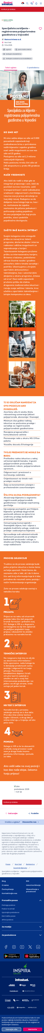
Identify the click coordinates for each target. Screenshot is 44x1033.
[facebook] (6, 947)
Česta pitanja (8, 889)
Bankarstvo (30, 864)
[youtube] (22, 947)
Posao (8, 864)
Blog (4, 881)
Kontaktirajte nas (9, 893)
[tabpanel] (22, 433)
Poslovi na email (8, 909)
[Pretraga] (27, 3)
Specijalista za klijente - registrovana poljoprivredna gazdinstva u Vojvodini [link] (22, 872)
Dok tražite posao (8, 916)
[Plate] (32, 3)
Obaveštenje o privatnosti (32, 890)
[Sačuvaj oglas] (40, 28)
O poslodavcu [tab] (33, 67)
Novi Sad (18, 864)
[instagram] (14, 947)
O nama (5, 885)
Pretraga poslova (8, 905)
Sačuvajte (12, 813)
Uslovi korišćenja (33, 885)
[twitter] (30, 947)
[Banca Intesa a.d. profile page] (7, 20)
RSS (27, 881)
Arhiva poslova (7, 920)
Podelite (35, 813)
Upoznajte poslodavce (10, 912)
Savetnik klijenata (20, 868)
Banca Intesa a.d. (13, 39)
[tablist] (22, 67)
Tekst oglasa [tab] (10, 67)
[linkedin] (38, 947)
